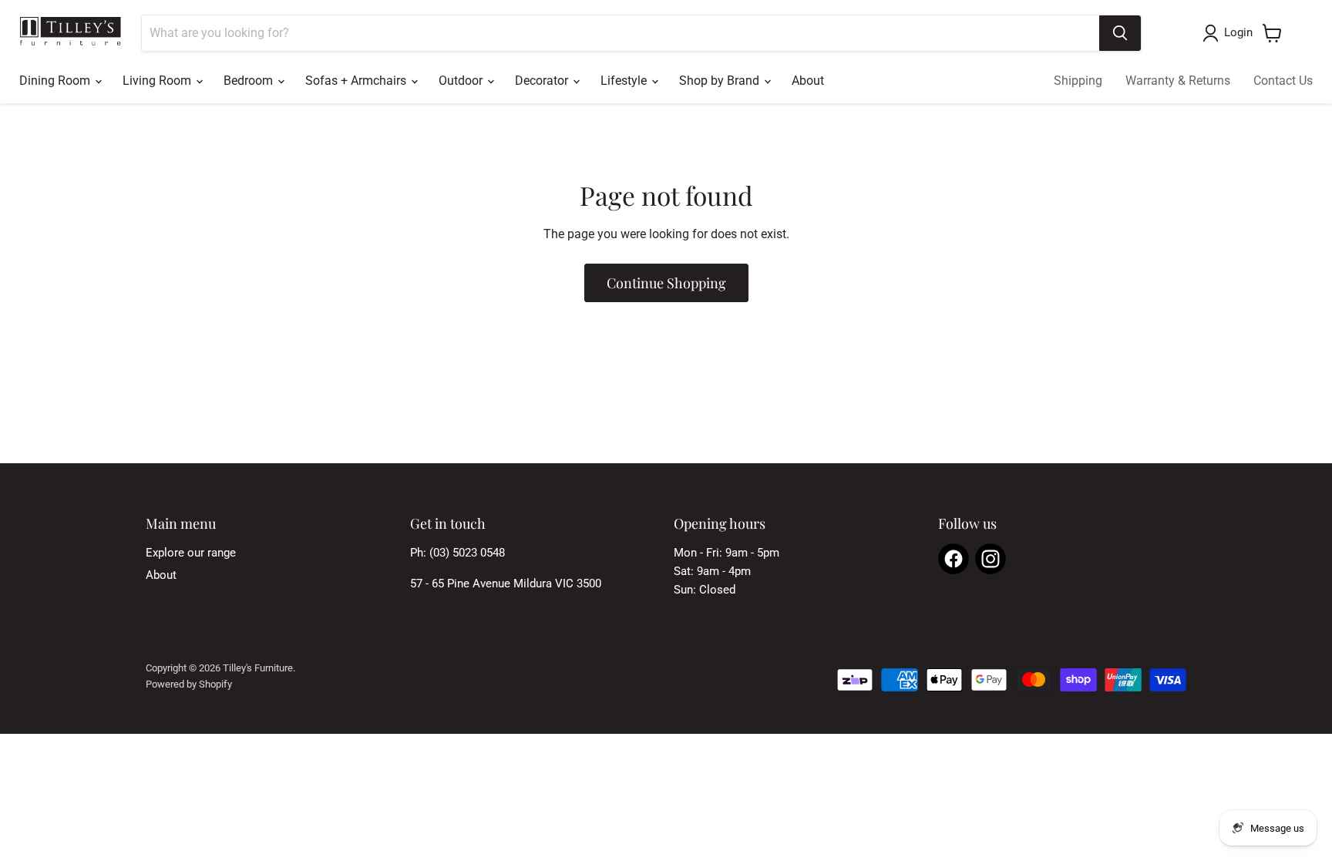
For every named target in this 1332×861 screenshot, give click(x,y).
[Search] (1120, 33)
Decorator (543, 80)
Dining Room (56, 80)
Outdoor (462, 80)
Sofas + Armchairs (357, 80)
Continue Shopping (666, 283)
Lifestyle (625, 80)
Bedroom (250, 80)
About (808, 80)
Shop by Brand (720, 80)
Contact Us (1283, 80)
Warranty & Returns (1177, 80)
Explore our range (191, 553)
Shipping (1078, 80)
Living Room (158, 80)
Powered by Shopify (189, 684)
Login (1238, 32)
